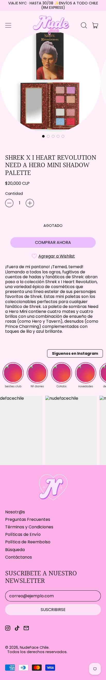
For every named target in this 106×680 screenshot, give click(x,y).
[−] (9, 203)
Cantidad (14, 193)
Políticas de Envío (23, 534)
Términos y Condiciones (29, 527)
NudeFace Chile (34, 647)
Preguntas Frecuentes (27, 519)
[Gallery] (53, 86)
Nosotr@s (15, 512)
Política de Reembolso (27, 542)
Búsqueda (15, 550)
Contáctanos (18, 557)
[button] (84, 25)
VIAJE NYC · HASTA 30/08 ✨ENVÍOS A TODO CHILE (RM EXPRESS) (53, 5)
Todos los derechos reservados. (37, 651)
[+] (30, 203)
